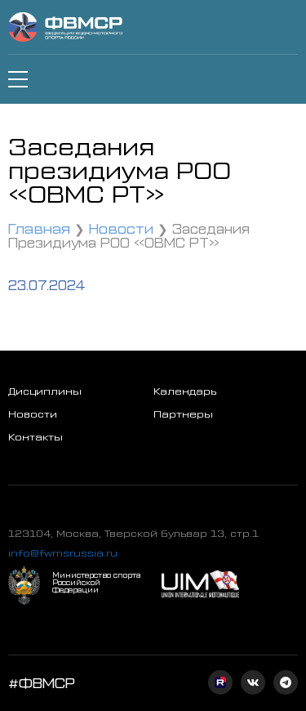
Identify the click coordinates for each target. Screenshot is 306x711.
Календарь (184, 390)
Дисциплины (45, 390)
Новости (121, 227)
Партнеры (183, 413)
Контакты (35, 436)
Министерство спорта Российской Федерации (96, 582)
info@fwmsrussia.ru (63, 552)
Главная (39, 227)
